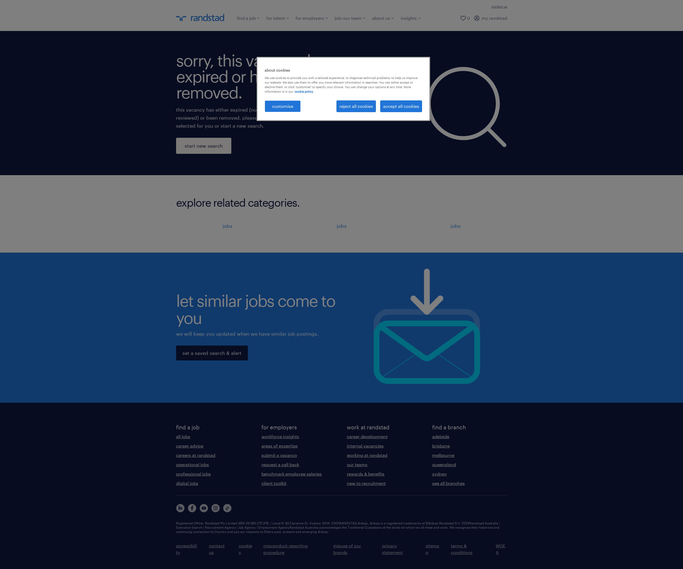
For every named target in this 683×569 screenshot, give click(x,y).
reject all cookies (356, 106)
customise (282, 106)
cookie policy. (304, 91)
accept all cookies (401, 106)
